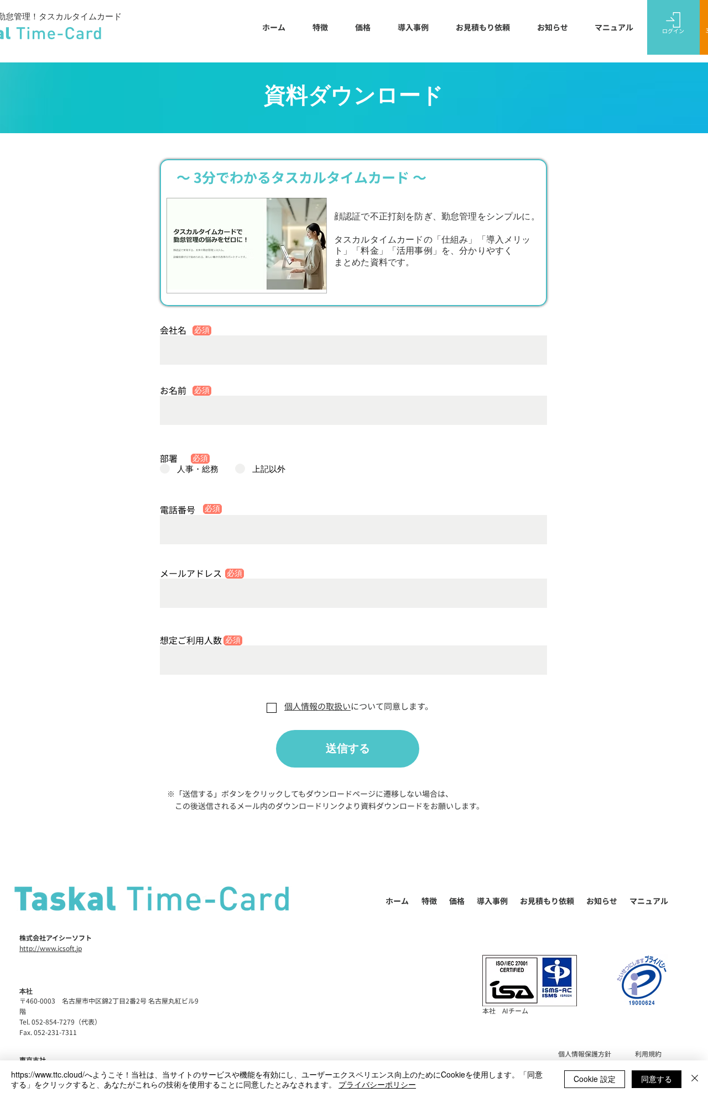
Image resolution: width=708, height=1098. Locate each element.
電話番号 (177, 509)
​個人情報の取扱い (317, 706)
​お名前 (173, 390)
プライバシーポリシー (377, 1084)
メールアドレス (191, 573)
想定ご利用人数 (191, 639)
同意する (656, 1078)
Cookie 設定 (595, 1078)
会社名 (173, 329)
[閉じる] (694, 1079)
